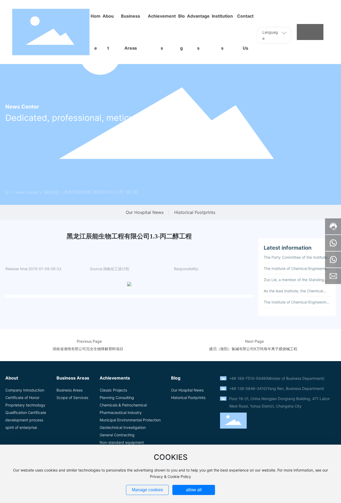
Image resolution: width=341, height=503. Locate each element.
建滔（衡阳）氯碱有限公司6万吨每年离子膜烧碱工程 (253, 348)
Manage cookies (147, 490)
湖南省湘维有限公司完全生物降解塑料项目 (87, 348)
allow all (194, 490)
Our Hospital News (145, 212)
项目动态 (51, 192)
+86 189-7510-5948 (247, 378)
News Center (26, 192)
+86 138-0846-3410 (247, 388)
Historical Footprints (194, 212)
